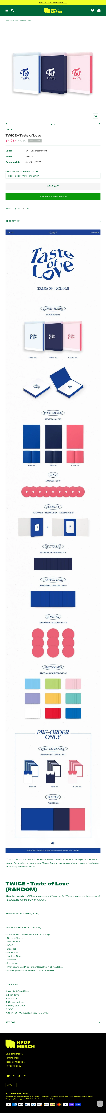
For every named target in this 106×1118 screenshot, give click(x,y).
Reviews (11, 1022)
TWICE (9, 129)
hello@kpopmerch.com (57, 1099)
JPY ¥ (9, 1085)
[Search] (12, 10)
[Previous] (7, 124)
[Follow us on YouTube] (8, 1076)
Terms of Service (15, 1061)
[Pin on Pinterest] (19, 209)
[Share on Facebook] (15, 209)
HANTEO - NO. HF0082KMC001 (53, 2)
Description (13, 221)
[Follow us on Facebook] (25, 1076)
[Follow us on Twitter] (19, 1076)
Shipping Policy (14, 1053)
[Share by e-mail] (28, 209)
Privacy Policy (13, 1066)
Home (8, 21)
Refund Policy (13, 1057)
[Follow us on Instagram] (14, 1076)
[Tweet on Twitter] (23, 209)
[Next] (99, 124)
